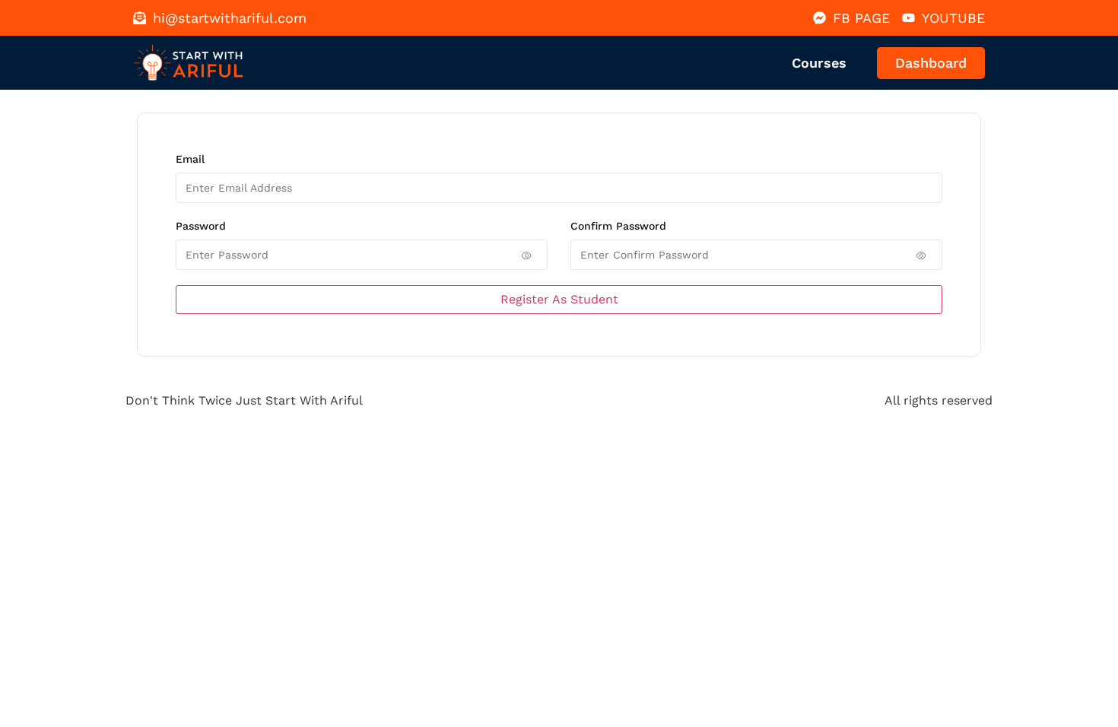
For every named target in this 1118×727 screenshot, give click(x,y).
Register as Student (559, 299)
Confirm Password (618, 226)
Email (190, 159)
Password (201, 226)
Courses (819, 63)
